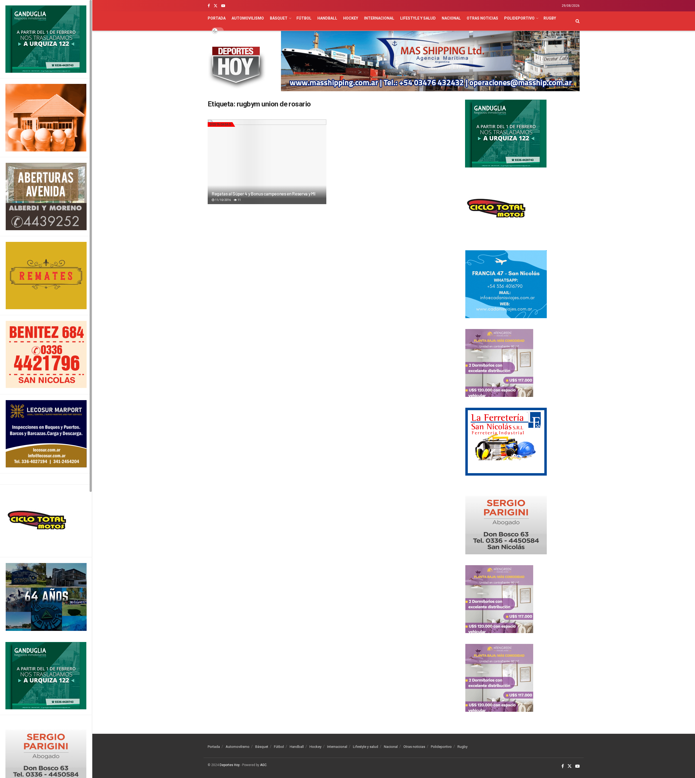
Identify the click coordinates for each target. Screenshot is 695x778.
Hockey (350, 18)
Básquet (279, 18)
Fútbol (303, 18)
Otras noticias (482, 18)
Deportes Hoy (230, 765)
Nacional (451, 18)
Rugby (550, 18)
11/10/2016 (222, 200)
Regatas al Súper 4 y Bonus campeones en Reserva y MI (263, 193)
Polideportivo (519, 18)
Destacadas (220, 124)
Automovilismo (248, 18)
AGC (263, 765)
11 (239, 200)
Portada (217, 18)
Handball (327, 18)
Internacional (379, 18)
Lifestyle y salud (418, 18)
